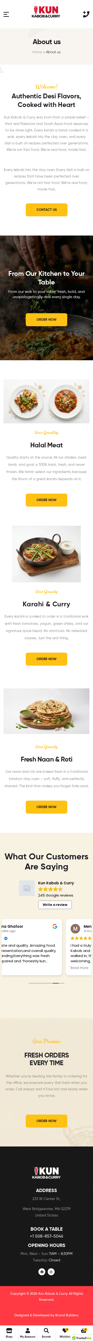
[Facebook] (41, 1271)
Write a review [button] (55, 904)
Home (37, 52)
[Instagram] (51, 1271)
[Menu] (6, 14)
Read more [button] (17, 968)
